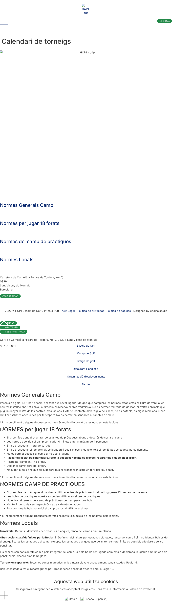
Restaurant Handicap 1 (86, 368)
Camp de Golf (86, 353)
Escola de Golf (86, 345)
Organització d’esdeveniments (86, 376)
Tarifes (86, 384)
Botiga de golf (86, 361)
